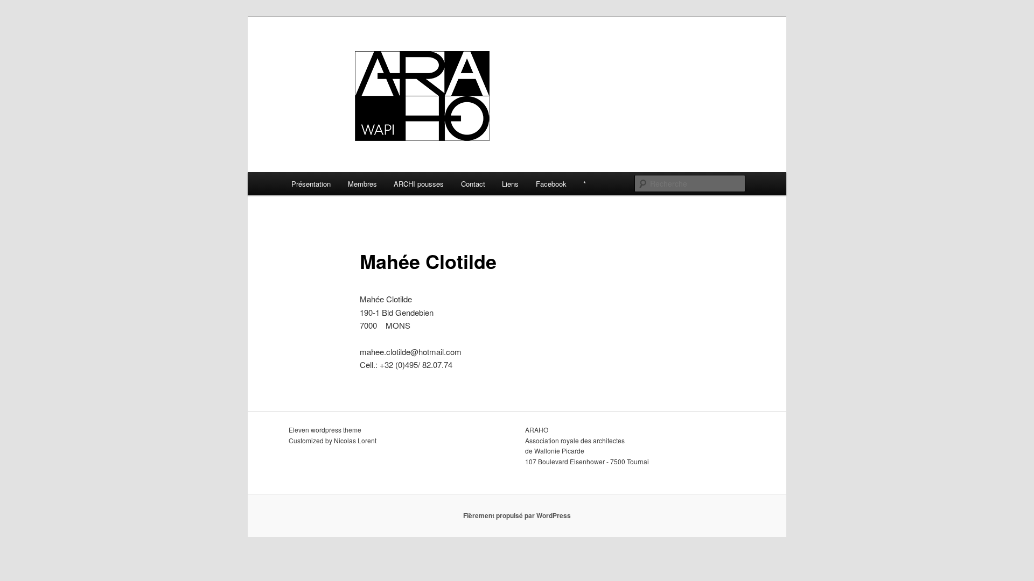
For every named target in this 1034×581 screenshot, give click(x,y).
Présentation (311, 184)
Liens (510, 184)
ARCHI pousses (419, 184)
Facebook (551, 184)
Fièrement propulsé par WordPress (517, 515)
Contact (473, 184)
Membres (362, 184)
